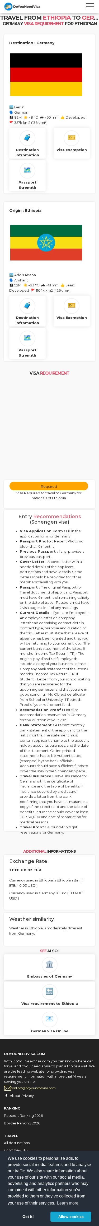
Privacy (27, 1096)
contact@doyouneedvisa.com (33, 1088)
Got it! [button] (28, 1216)
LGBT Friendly (15, 1151)
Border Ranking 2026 (22, 1123)
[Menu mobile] (90, 7)
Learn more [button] (67, 1203)
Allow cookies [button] (71, 1216)
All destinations (17, 1143)
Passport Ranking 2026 (23, 1115)
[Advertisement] (49, 428)
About (15, 1096)
